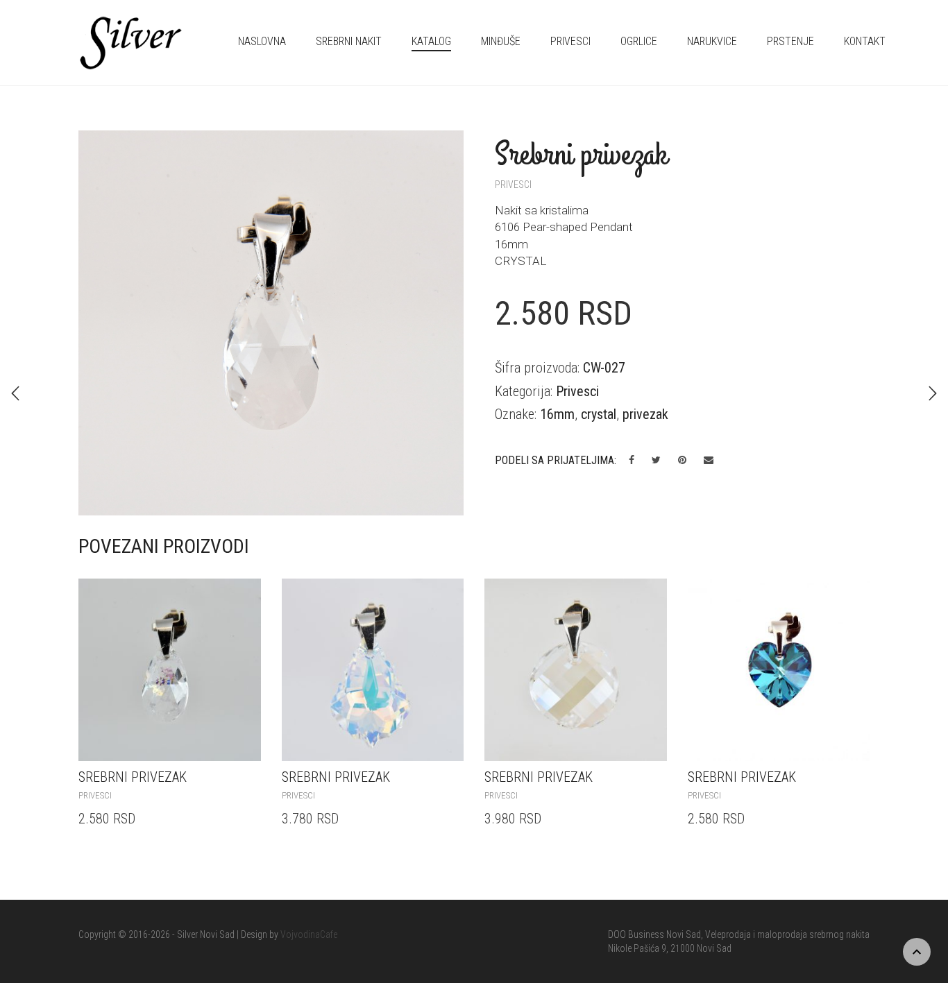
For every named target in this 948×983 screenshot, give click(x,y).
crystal (598, 414)
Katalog (431, 41)
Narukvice (712, 41)
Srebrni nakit (349, 41)
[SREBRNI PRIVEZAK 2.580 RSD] (15, 393)
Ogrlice (638, 41)
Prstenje (790, 41)
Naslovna (262, 41)
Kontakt (865, 41)
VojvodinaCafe (308, 934)
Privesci (570, 41)
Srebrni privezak (132, 777)
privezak (645, 414)
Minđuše (500, 41)
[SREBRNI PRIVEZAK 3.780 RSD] (932, 393)
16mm (557, 414)
